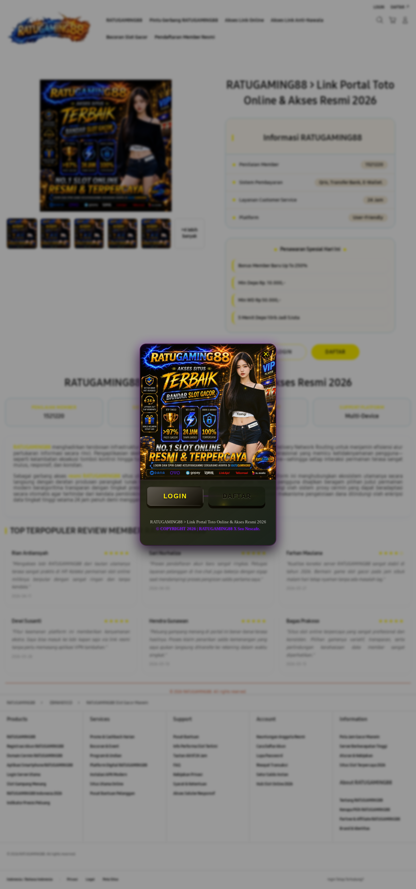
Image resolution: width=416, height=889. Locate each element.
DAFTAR (237, 496)
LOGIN (175, 496)
